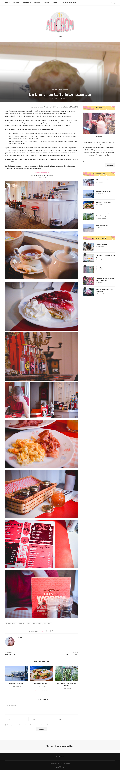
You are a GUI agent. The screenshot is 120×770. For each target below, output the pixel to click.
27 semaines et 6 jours (103, 180)
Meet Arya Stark (101, 244)
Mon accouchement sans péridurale (104, 290)
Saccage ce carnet (102, 267)
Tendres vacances (102, 225)
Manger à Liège (37, 623)
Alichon (56, 99)
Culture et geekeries (69, 2)
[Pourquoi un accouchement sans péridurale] (88, 281)
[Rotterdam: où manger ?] (41, 673)
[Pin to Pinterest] (50, 631)
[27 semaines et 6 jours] (88, 182)
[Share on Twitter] (48, 631)
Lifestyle (56, 2)
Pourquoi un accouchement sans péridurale (105, 279)
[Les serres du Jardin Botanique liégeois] (66, 673)
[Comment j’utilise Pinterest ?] (88, 258)
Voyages (46, 2)
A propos (16, 2)
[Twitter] (111, 3)
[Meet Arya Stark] (88, 247)
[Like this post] (44, 631)
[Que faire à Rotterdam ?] (16, 673)
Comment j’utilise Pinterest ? (105, 256)
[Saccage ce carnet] (88, 269)
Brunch (21, 623)
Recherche (86, 162)
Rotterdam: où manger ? (41, 683)
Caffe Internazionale (42, 173)
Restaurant (47, 623)
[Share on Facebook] (46, 631)
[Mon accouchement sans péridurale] (88, 292)
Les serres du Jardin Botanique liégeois (103, 215)
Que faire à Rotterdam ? (16, 683)
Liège (28, 623)
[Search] (114, 3)
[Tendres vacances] (88, 228)
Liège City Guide (26, 2)
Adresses (37, 2)
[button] (7, 678)
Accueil (7, 2)
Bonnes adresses (11, 623)
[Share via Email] (52, 631)
